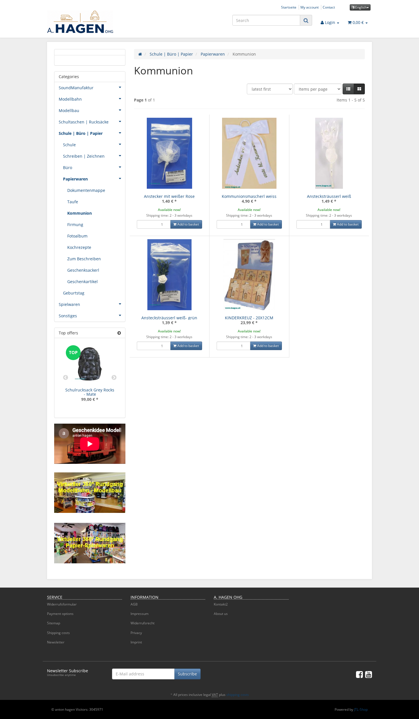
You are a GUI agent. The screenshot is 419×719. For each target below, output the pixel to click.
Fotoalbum (77, 236)
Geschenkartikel (82, 281)
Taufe (72, 201)
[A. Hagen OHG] (98, 22)
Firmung (75, 224)
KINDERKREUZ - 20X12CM (249, 317)
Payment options (60, 613)
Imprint (136, 642)
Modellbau (69, 110)
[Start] (140, 54)
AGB (134, 604)
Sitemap (53, 623)
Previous (65, 378)
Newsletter (55, 642)
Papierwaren (75, 179)
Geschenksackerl (83, 270)
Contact (329, 7)
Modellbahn (70, 99)
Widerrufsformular (62, 604)
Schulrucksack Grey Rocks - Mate (89, 392)
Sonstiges (68, 315)
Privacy (136, 632)
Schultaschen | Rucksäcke (84, 122)
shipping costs (237, 694)
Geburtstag (73, 293)
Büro (67, 167)
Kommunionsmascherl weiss (249, 196)
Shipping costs (58, 632)
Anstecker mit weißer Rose (169, 196)
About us (221, 613)
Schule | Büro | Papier (81, 133)
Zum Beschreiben (84, 258)
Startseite (288, 7)
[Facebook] (359, 674)
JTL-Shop (361, 709)
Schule (69, 144)
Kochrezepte (79, 247)
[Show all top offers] (119, 333)
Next (114, 378)
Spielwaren (69, 304)
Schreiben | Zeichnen (84, 156)
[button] (348, 89)
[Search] (306, 20)
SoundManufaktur (76, 87)
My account (309, 7)
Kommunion (79, 213)
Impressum (140, 613)
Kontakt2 (221, 604)
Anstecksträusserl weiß (329, 196)
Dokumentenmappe (86, 190)
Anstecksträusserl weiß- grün (169, 317)
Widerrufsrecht (142, 623)
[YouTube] (368, 674)
